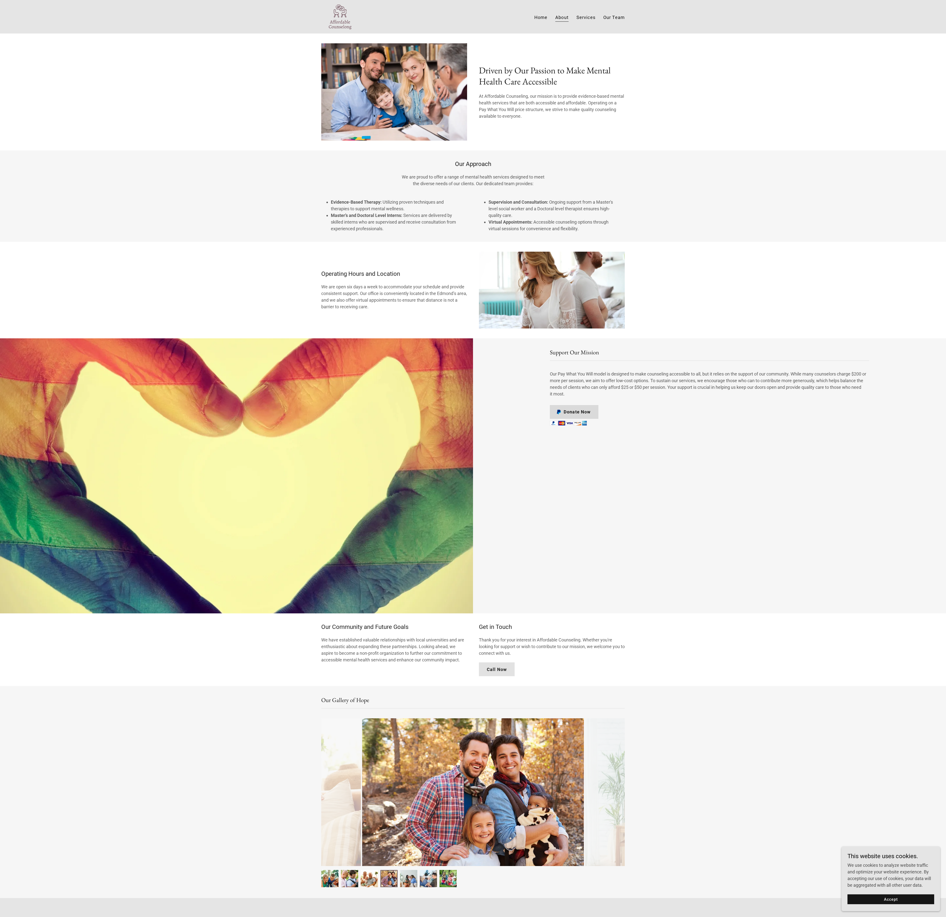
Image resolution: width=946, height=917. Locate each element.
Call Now (497, 669)
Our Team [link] (614, 17)
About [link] (562, 17)
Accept (891, 899)
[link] (340, 16)
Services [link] (585, 17)
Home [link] (541, 17)
